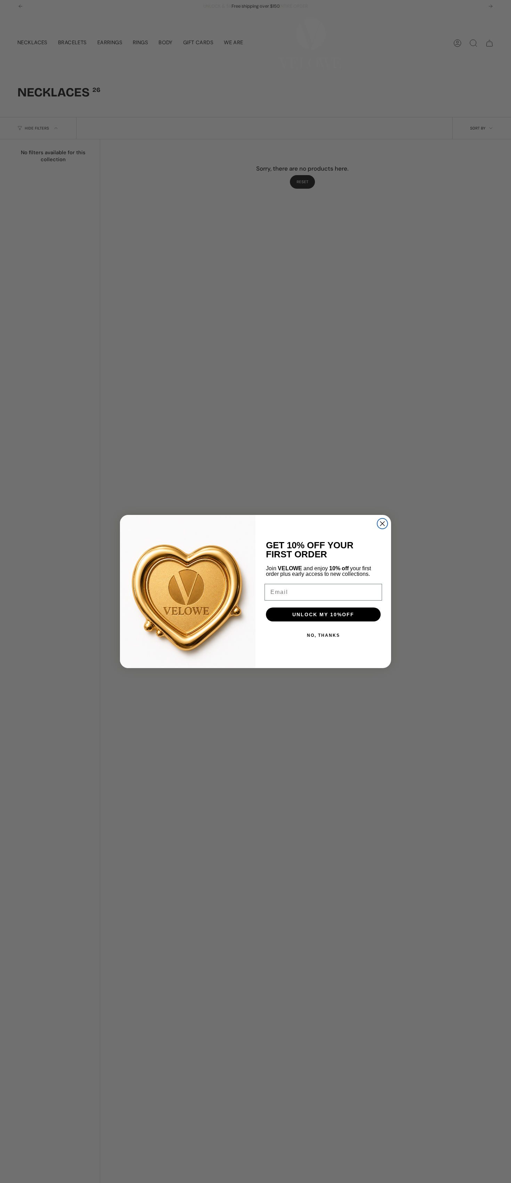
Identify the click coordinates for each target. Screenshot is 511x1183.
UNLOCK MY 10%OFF (323, 614)
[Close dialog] (382, 523)
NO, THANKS (323, 635)
